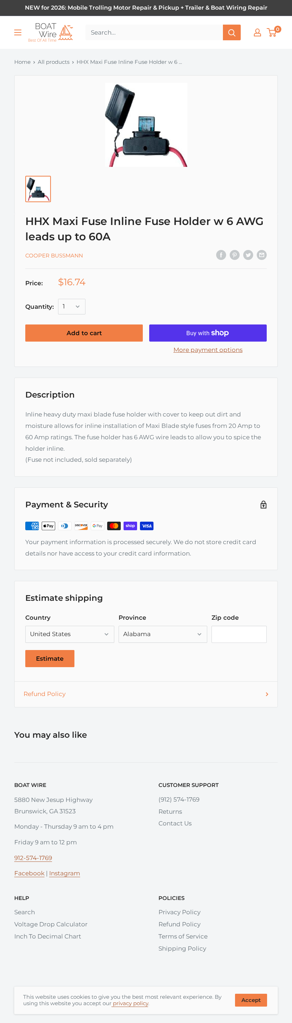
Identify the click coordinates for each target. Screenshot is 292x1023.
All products (53, 61)
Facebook (29, 873)
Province (132, 617)
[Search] (232, 32)
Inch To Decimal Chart (47, 936)
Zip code (225, 617)
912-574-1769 (33, 857)
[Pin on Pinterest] (235, 255)
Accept (251, 1000)
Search (24, 912)
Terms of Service (183, 936)
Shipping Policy (182, 948)
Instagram (64, 873)
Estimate (50, 658)
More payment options (208, 349)
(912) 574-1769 (178, 799)
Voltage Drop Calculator (51, 924)
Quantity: (39, 306)
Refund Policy (45, 693)
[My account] (257, 32)
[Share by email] (262, 255)
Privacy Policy (179, 912)
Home (22, 61)
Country (38, 617)
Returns (170, 811)
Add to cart (84, 333)
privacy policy (129, 1003)
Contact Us (175, 823)
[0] (271, 32)
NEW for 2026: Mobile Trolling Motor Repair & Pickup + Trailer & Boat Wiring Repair (146, 7)
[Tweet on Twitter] (248, 255)
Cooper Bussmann (54, 255)
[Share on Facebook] (221, 255)
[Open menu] (17, 32)
